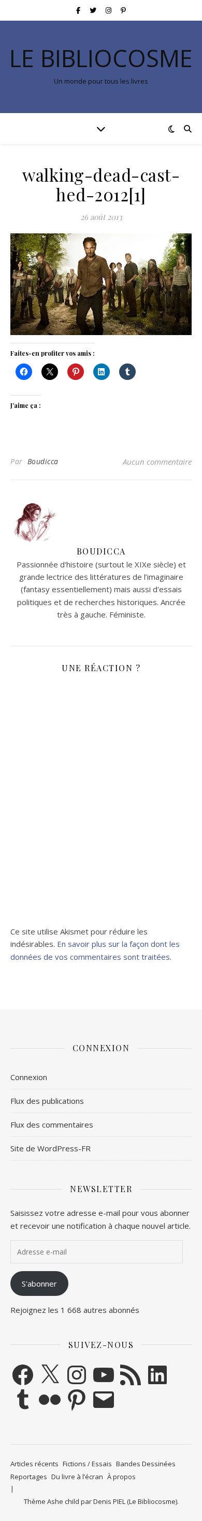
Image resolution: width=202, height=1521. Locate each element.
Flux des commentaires (51, 1124)
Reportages (28, 1476)
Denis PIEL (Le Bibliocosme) (135, 1501)
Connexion (28, 1077)
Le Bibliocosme (101, 58)
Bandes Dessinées (146, 1463)
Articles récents (34, 1463)
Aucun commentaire (157, 461)
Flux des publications (47, 1101)
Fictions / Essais (87, 1463)
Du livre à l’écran (77, 1476)
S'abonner (39, 1283)
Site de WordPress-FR (50, 1148)
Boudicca (43, 461)
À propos (121, 1476)
